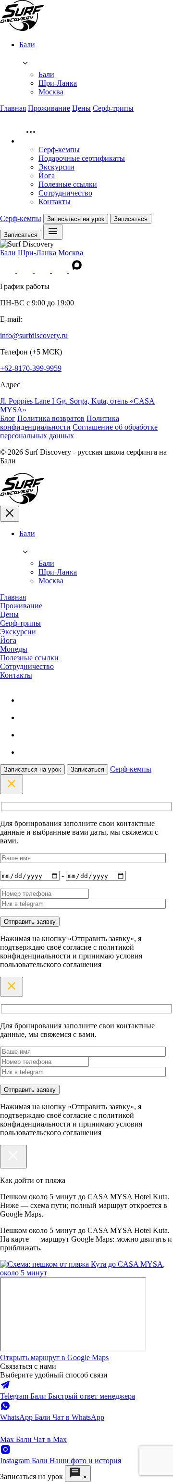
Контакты (54, 201)
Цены (81, 108)
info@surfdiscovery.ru (34, 335)
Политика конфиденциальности (59, 422)
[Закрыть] (13, 1156)
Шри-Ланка (57, 83)
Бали (46, 74)
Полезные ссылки (67, 184)
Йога (46, 175)
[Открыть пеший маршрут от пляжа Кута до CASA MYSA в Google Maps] (86, 1273)
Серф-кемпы (59, 149)
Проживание (49, 108)
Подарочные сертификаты (81, 158)
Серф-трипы (113, 108)
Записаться (131, 219)
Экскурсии (56, 167)
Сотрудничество (65, 193)
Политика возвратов (51, 418)
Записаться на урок (75, 219)
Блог (7, 418)
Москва (50, 92)
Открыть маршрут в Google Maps (54, 1357)
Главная (13, 108)
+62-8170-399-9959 (31, 368)
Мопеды (13, 649)
